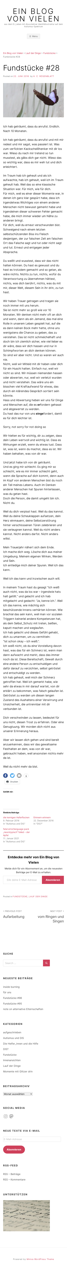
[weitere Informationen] (26, 776)
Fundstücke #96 (12, 998)
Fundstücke (20, 896)
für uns (7, 992)
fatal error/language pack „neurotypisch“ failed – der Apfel (16, 832)
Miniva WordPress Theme (40, 1259)
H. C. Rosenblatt (43, 76)
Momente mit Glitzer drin (18, 1071)
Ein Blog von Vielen (33, 15)
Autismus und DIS (13, 1038)
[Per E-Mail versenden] (19, 775)
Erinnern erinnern (42, 817)
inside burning (11, 986)
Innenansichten (12, 1060)
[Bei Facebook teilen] (5, 775)
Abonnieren (53, 879)
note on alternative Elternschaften (23, 1009)
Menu (35, 36)
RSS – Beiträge (11, 1174)
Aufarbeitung (13, 914)
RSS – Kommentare (14, 1179)
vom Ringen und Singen (51, 916)
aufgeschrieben (12, 1032)
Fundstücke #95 (12, 1003)
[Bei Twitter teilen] (12, 775)
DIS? (5, 1049)
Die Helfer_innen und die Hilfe (20, 1043)
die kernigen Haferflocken (16, 817)
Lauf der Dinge (38, 896)
